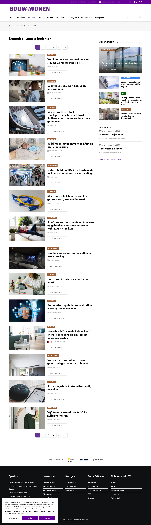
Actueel (20, 18)
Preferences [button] (20, 513)
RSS (89, 494)
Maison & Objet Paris (111, 135)
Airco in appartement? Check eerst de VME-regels (131, 84)
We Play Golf (115, 498)
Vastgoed (73, 18)
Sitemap (91, 498)
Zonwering (52, 218)
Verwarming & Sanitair (130, 77)
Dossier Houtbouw (49, 483)
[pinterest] (141, 2)
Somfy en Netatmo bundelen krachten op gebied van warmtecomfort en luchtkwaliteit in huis (70, 225)
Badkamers (126, 109)
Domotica (20, 26)
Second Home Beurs (110, 149)
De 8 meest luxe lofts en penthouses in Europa (23, 488)
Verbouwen (48, 18)
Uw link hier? (47, 498)
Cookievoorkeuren (117, 490)
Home (12, 18)
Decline (30, 518)
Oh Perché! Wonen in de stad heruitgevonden (19, 498)
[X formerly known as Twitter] (136, 2)
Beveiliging (52, 408)
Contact (74, 2)
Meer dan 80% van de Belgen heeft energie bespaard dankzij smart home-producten (68, 334)
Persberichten (93, 487)
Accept (47, 518)
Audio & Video (53, 248)
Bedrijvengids (70, 490)
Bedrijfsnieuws (70, 483)
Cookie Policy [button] (26, 511)
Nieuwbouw (86, 18)
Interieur (31, 18)
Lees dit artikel (56, 72)
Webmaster (115, 494)
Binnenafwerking (108, 50)
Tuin (39, 18)
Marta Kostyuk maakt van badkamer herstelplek (131, 116)
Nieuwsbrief (91, 2)
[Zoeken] (140, 17)
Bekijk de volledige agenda (111, 159)
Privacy (113, 487)
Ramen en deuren (49, 487)
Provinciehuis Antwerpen (18, 493)
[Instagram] (139, 2)
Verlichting (52, 165)
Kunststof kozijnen (49, 490)
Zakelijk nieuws (71, 487)
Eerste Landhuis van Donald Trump (21, 483)
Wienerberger (48, 494)
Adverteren (82, 2)
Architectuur (61, 18)
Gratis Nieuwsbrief (94, 490)
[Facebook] (134, 2)
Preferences (13, 518)
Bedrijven (99, 18)
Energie (51, 327)
